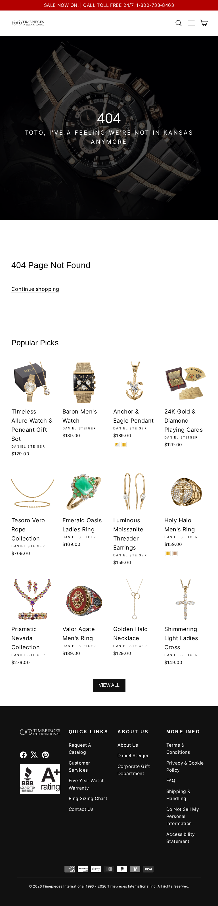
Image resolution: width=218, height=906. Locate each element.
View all (109, 685)
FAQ (170, 780)
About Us (128, 745)
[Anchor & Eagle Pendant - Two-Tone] (116, 444)
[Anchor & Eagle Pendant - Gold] (123, 444)
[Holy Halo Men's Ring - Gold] (167, 553)
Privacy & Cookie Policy (185, 766)
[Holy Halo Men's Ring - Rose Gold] (175, 553)
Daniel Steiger (133, 755)
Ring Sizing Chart (88, 798)
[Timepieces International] (28, 23)
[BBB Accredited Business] (40, 779)
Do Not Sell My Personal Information (182, 816)
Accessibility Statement (180, 838)
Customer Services (79, 766)
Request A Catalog (80, 748)
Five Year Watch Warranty (86, 784)
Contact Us (81, 809)
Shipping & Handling (178, 795)
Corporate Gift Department (134, 770)
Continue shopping (35, 289)
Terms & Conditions (178, 748)
